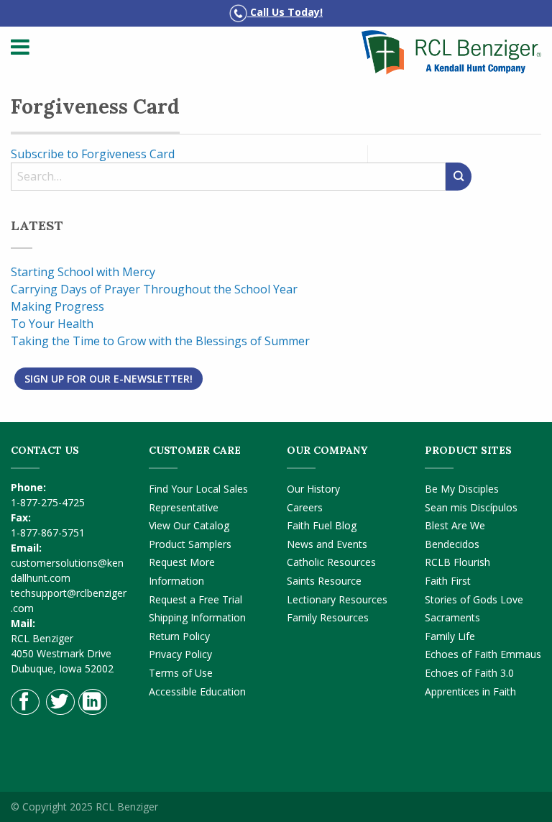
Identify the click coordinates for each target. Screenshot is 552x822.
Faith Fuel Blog (321, 525)
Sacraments (452, 617)
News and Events (327, 544)
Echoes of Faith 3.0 (469, 673)
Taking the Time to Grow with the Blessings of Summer (160, 341)
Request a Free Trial (195, 599)
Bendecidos (452, 544)
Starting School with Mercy (83, 272)
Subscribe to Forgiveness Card (93, 154)
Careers (305, 507)
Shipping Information (197, 617)
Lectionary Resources (337, 599)
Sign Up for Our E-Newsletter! (108, 378)
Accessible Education (197, 691)
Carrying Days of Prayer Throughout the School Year (154, 289)
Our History (313, 489)
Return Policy (179, 636)
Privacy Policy (180, 654)
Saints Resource (324, 581)
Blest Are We (455, 525)
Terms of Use (181, 673)
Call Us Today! (285, 12)
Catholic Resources (331, 562)
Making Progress (57, 306)
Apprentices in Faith (470, 691)
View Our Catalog (189, 525)
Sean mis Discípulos (471, 507)
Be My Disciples (462, 489)
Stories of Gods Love (474, 599)
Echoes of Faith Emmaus (483, 654)
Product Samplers (190, 544)
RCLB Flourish (457, 562)
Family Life (450, 636)
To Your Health (52, 324)
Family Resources (328, 617)
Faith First (448, 581)
